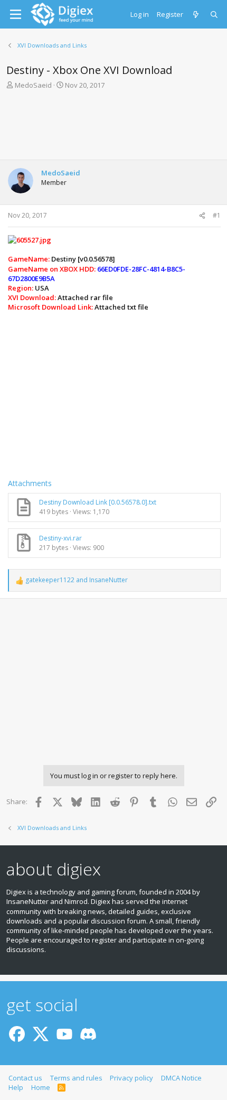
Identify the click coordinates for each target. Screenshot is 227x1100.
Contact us (25, 1078)
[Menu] (15, 14)
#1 (217, 215)
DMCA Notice (181, 1078)
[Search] (214, 14)
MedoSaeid (33, 85)
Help (15, 1087)
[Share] (202, 216)
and (76, 580)
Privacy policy (131, 1078)
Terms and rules (76, 1078)
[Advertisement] (113, 127)
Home (40, 1087)
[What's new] (196, 14)
